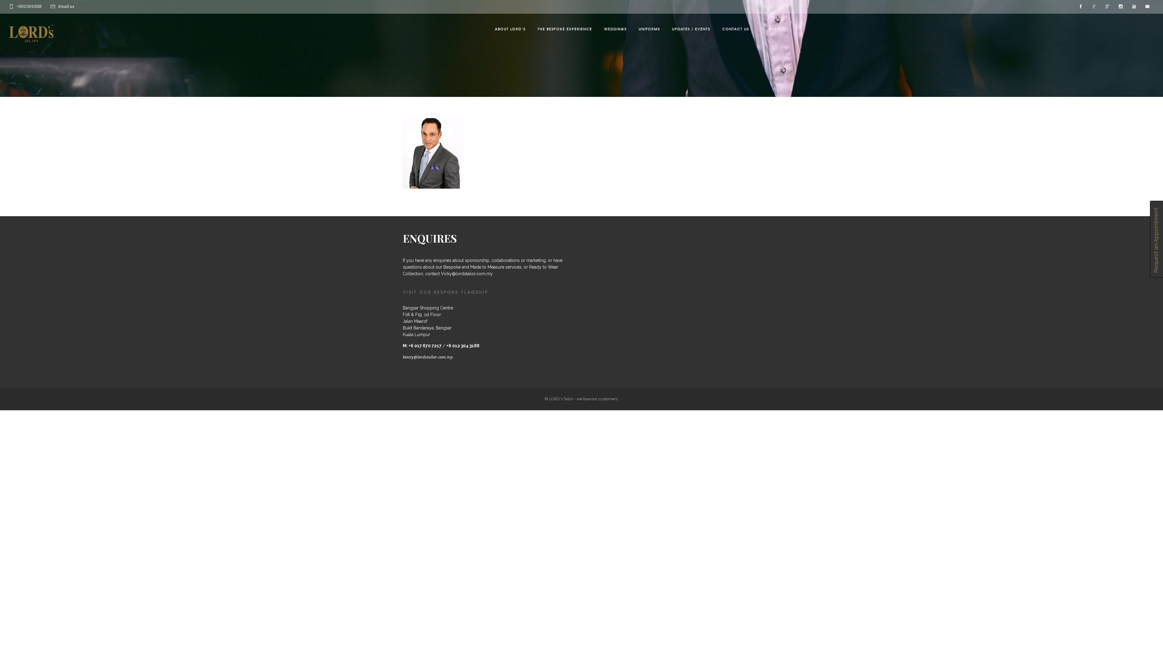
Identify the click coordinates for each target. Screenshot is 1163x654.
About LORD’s (510, 28)
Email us (66, 6)
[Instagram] (1120, 6)
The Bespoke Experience (565, 28)
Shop (774, 28)
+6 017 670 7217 (425, 345)
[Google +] (1107, 6)
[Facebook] (1080, 6)
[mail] (1147, 6)
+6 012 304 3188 (462, 345)
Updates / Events (691, 28)
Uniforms (649, 28)
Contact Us (735, 28)
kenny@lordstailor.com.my (428, 357)
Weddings (615, 28)
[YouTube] (1134, 6)
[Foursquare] (1094, 6)
